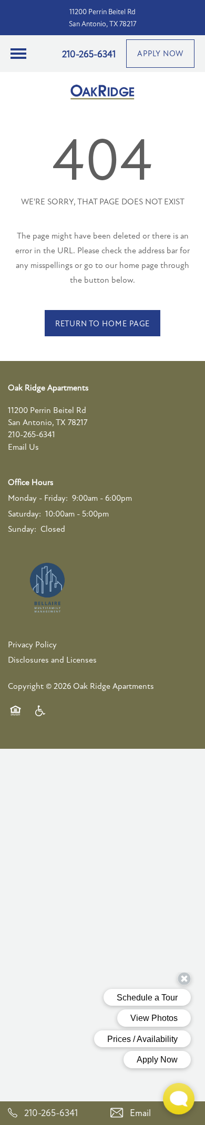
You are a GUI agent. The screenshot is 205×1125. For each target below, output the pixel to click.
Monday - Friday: (38, 498)
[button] (160, 53)
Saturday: (24, 514)
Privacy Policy (32, 644)
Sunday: (22, 529)
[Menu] (18, 53)
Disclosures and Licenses (52, 660)
